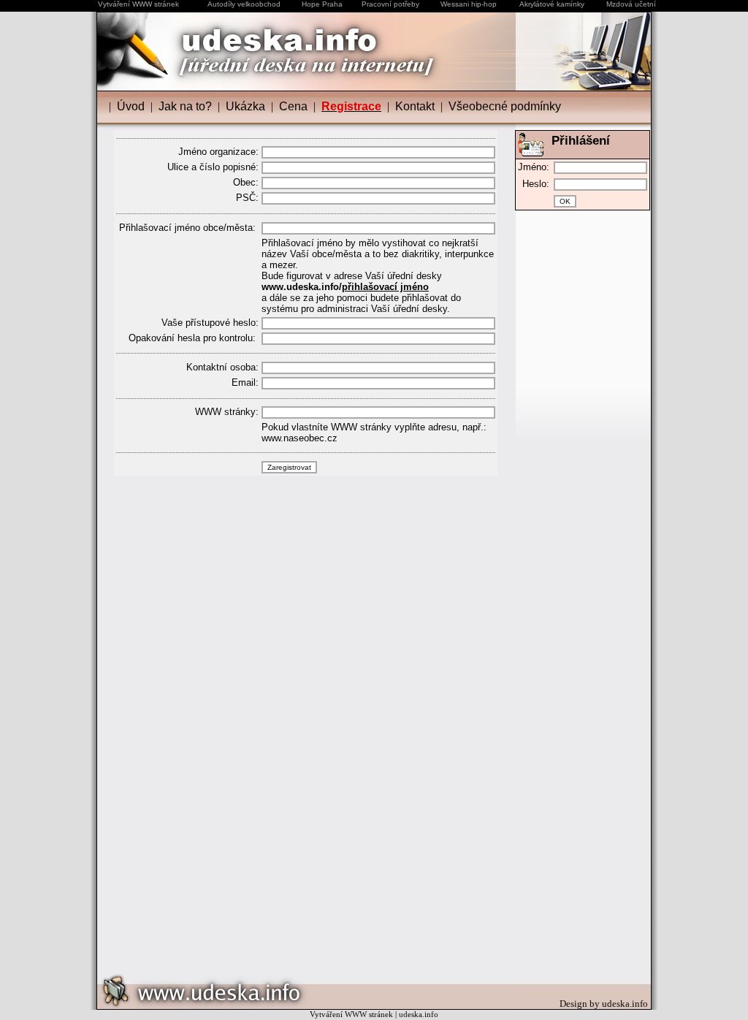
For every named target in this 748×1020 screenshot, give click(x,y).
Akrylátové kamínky (551, 4)
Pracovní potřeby (390, 4)
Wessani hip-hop (468, 4)
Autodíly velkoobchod (243, 4)
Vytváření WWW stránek (138, 4)
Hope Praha (322, 4)
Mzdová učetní (631, 4)
